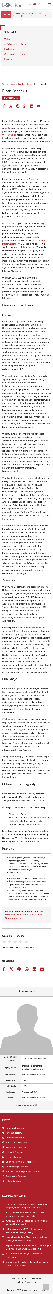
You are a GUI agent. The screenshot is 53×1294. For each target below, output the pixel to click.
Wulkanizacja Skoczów (17, 1167)
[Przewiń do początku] (46, 1287)
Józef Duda (36, 915)
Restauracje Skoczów (16, 1176)
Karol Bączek (23, 915)
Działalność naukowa (16, 44)
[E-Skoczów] (11, 4)
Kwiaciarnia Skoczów (16, 1142)
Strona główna (8, 84)
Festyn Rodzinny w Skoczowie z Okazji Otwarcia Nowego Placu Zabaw (25, 1214)
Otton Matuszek (13, 918)
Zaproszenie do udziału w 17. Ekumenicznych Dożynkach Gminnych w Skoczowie (28, 1247)
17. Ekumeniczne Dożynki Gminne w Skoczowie (24, 1255)
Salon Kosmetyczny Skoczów (20, 1162)
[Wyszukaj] (39, 4)
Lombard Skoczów (15, 1138)
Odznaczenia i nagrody (14, 54)
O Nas (25, 1279)
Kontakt (16, 1279)
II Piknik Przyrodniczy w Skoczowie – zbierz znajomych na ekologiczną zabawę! (27, 1206)
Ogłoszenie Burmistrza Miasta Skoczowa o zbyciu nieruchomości (27, 1263)
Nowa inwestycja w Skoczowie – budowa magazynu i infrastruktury (26, 1239)
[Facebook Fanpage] (30, 4)
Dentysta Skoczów (15, 1128)
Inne (29, 84)
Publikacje (9, 49)
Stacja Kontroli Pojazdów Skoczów (23, 1171)
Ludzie (21, 84)
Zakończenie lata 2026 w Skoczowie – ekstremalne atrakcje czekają (25, 1231)
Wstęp (7, 39)
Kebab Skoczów (13, 1181)
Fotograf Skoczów (15, 1152)
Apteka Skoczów (14, 1133)
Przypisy (8, 59)
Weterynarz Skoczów (16, 1147)
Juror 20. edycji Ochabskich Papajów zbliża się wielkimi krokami (27, 1222)
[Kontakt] (34, 4)
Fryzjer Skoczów (14, 1157)
